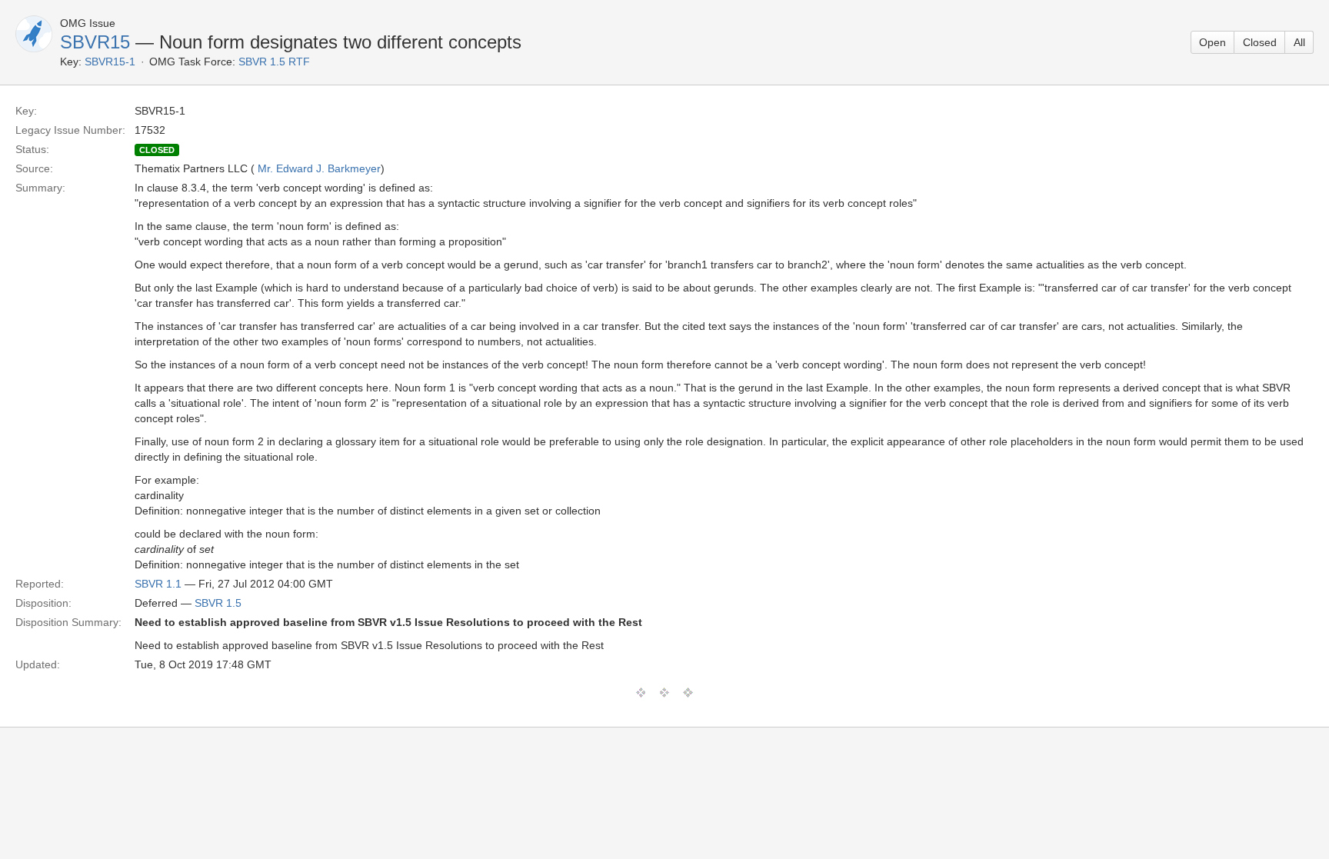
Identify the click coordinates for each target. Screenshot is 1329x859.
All (1299, 42)
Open (1212, 42)
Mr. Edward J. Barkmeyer (319, 168)
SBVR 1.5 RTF (274, 61)
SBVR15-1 (110, 61)
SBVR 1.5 (218, 603)
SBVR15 (95, 42)
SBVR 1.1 (158, 584)
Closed (1260, 42)
